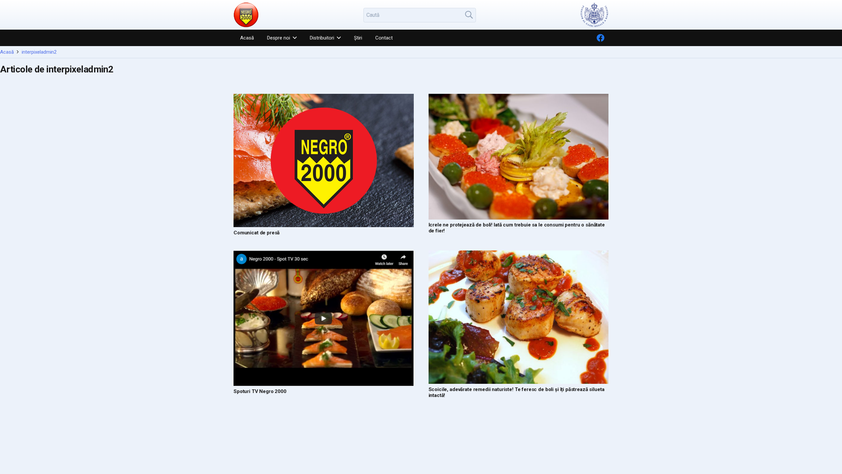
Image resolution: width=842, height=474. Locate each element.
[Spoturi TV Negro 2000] (324, 318)
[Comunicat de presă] (324, 160)
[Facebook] (600, 38)
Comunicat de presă (257, 233)
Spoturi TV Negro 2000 (260, 391)
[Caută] (469, 15)
